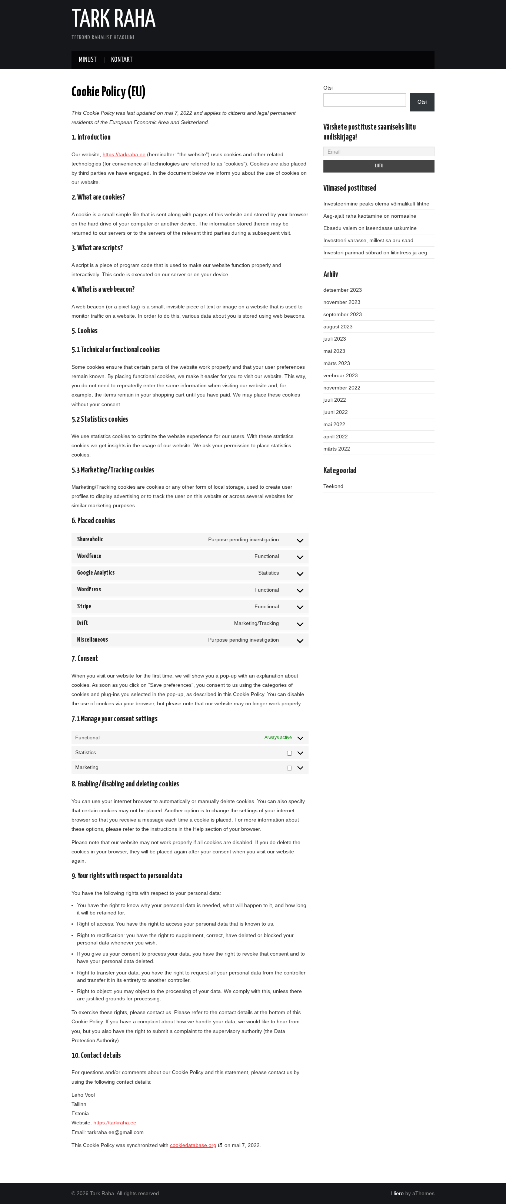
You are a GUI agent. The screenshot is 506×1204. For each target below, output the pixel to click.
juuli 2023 (334, 339)
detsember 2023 (342, 290)
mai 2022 (334, 424)
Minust (88, 60)
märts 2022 (336, 449)
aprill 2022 (335, 436)
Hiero (397, 1193)
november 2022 (341, 388)
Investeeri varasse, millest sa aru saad (368, 240)
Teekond (333, 486)
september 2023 (342, 314)
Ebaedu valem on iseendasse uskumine (370, 228)
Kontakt (122, 60)
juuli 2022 (334, 400)
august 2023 (338, 327)
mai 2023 (334, 351)
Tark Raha (113, 20)
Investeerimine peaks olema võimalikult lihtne (376, 204)
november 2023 (341, 302)
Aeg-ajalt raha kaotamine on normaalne (369, 216)
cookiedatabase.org (193, 1145)
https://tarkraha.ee (124, 154)
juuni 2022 (335, 412)
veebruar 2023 (340, 375)
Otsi (328, 88)
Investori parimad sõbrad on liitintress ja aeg (375, 252)
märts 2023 (336, 363)
